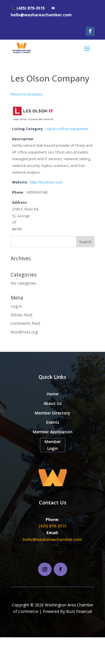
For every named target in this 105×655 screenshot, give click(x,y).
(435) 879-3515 (52, 526)
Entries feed (21, 315)
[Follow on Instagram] (45, 569)
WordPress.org (24, 332)
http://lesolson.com (46, 182)
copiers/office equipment (66, 128)
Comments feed (25, 323)
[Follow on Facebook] (90, 31)
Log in (16, 306)
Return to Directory (27, 94)
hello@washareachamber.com (52, 539)
